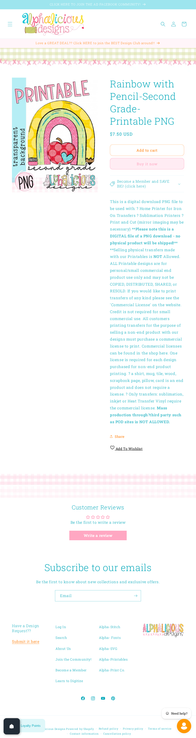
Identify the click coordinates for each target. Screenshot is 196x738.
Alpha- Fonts (110, 637)
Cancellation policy (117, 733)
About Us (63, 648)
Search (61, 637)
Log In (60, 627)
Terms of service (160, 728)
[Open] (12, 726)
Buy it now (147, 163)
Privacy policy (133, 728)
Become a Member (71, 670)
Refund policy (108, 728)
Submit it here (25, 641)
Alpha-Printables (113, 659)
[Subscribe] (135, 595)
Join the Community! (73, 659)
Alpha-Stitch (109, 627)
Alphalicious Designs (50, 729)
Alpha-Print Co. (112, 670)
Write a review (98, 535)
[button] (10, 24)
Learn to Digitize (69, 681)
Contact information (84, 733)
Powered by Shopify (80, 729)
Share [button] (120, 436)
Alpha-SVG (108, 648)
